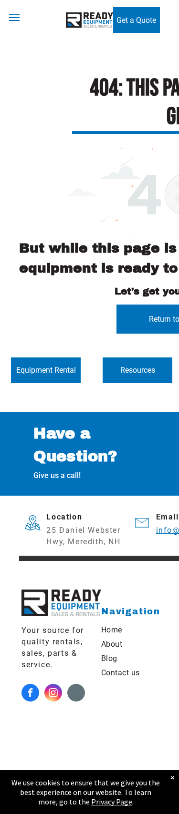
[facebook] (30, 694)
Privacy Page (111, 801)
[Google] (76, 694)
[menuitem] (138, 630)
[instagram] (53, 694)
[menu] (14, 17)
